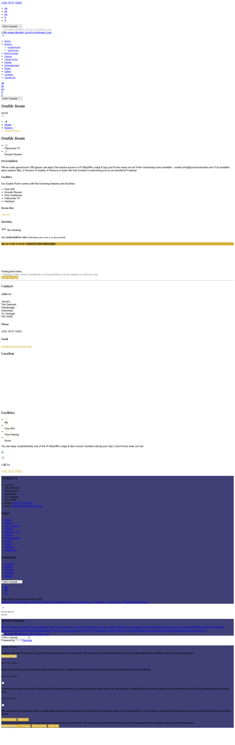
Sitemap (99, 602)
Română (141, 630)
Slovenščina (181, 630)
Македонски (125, 627)
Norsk (34, 630)
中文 (204, 630)
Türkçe (55, 630)
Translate (27, 640)
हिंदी (194, 627)
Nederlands (44, 630)
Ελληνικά (61, 627)
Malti (154, 627)
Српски (161, 630)
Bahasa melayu (141, 627)
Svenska (152, 630)
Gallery (7, 71)
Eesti (70, 627)
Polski (111, 630)
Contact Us (10, 77)
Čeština (187, 627)
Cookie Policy (114, 602)
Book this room (9, 277)
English (8, 566)
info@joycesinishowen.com (16, 346)
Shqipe (170, 630)
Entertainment (11, 65)
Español (8, 569)
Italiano (8, 576)
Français (9, 573)
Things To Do (11, 59)
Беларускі (177, 627)
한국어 (90, 630)
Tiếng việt (120, 630)
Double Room (14, 47)
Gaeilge (93, 627)
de (5, 8)
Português (101, 630)
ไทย (61, 630)
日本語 (82, 630)
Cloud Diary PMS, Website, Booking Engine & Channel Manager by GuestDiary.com (47, 602)
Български (163, 627)
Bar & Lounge (11, 53)
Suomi (84, 627)
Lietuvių (102, 627)
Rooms (8, 44)
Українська (71, 630)
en (5, 11)
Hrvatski (210, 627)
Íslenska (25, 630)
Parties (8, 62)
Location (8, 74)
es (5, 14)
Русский (132, 630)
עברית (16, 630)
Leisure (8, 56)
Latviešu (112, 627)
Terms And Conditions (136, 602)
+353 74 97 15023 (11, 2)
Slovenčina (195, 630)
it (5, 20)
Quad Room (13, 50)
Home (7, 41)
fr (5, 17)
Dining (7, 68)
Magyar (201, 627)
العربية (77, 627)
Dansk (51, 627)
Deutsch (9, 563)
